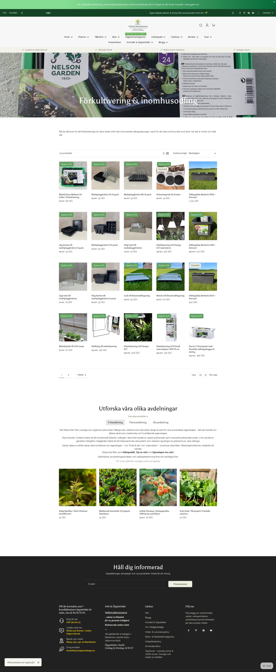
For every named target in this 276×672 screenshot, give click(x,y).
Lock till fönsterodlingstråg (137, 295)
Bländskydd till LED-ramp (71, 346)
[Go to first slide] (233, 13)
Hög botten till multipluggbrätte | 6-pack (103, 297)
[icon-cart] (213, 25)
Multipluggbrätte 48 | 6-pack (137, 194)
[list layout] (164, 153)
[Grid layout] (167, 153)
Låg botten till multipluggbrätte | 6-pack (71, 246)
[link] (147, 416)
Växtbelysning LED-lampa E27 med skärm (168, 246)
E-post (91, 584)
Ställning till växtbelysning (104, 346)
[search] (201, 25)
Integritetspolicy (153, 641)
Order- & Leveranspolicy (157, 632)
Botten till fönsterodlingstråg (170, 295)
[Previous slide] (22, 13)
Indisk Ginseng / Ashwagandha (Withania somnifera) (154, 512)
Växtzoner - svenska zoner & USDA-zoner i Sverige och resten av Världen (159, 654)
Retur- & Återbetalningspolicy (159, 636)
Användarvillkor (153, 646)
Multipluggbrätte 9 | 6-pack (104, 245)
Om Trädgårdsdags (154, 627)
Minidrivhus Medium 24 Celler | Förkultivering (70, 196)
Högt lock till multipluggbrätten (133, 246)
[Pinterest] (244, 13)
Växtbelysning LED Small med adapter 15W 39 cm (168, 347)
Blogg (148, 617)
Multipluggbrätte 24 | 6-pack (105, 194)
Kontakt (13, 13)
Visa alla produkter (137, 416)
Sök (147, 613)
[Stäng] (38, 662)
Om (4, 13)
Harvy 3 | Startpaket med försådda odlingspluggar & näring (202, 349)
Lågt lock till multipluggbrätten (68, 297)
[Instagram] (249, 13)
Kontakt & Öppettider (155, 622)
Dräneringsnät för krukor (168, 194)
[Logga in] (207, 25)
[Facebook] (240, 13)
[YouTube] (253, 13)
